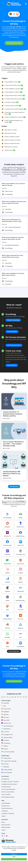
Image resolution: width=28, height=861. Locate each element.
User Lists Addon (5, 794)
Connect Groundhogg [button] (13, 320)
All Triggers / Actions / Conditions (10, 781)
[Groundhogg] (10, 14)
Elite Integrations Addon (7, 797)
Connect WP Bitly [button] (12, 331)
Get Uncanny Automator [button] (14, 345)
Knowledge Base (5, 803)
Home (3, 822)
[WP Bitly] (17, 14)
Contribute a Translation (7, 813)
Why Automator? (5, 824)
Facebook (2, 835)
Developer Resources (7, 808)
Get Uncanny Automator (14, 43)
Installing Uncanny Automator (9, 784)
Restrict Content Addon (7, 792)
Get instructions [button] (11, 365)
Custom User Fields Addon (8, 789)
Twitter (4, 835)
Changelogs (4, 811)
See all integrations (14, 651)
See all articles (14, 486)
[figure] (2, 82)
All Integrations (5, 779)
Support (3, 816)
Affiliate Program (5, 827)
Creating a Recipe (6, 786)
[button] (26, 3)
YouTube (6, 835)
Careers (3, 830)
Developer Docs (5, 805)
